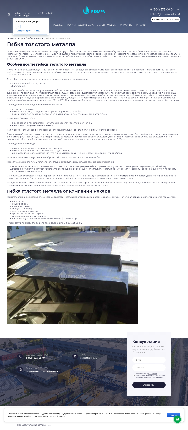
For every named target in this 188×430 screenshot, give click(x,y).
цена (135, 197)
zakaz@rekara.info (89, 358)
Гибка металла (14, 70)
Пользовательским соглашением (149, 377)
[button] (165, 19)
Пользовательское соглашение (34, 425)
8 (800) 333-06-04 (16, 59)
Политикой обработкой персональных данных (150, 375)
